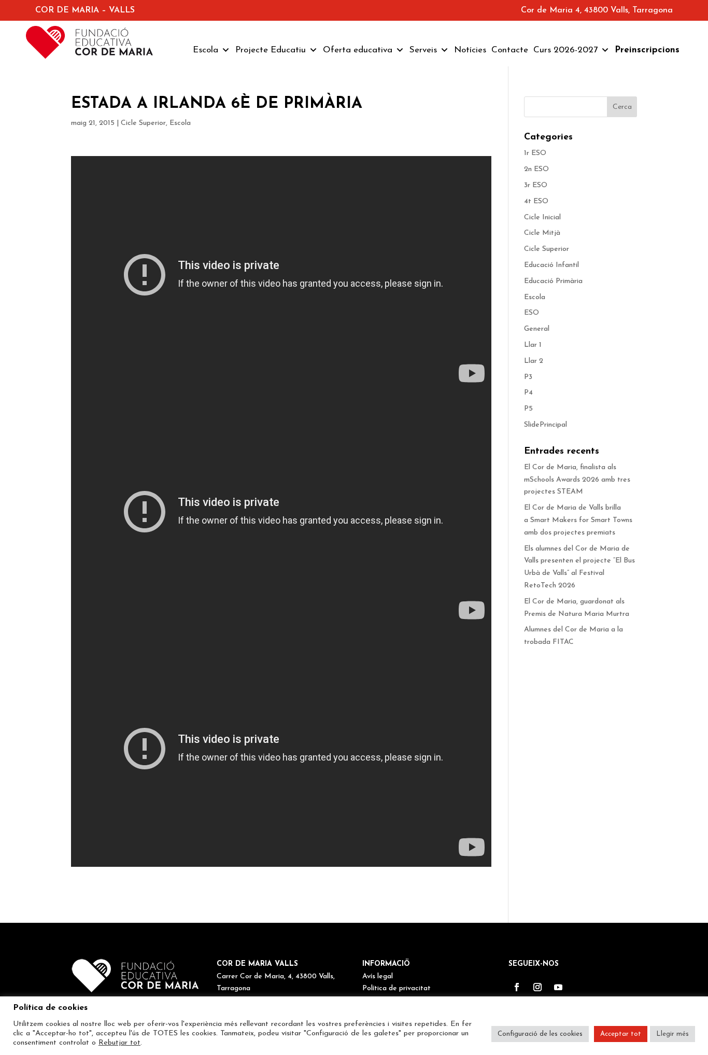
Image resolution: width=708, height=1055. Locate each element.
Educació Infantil (551, 265)
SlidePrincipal (545, 425)
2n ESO (536, 169)
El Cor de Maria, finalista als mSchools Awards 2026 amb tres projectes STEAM (577, 479)
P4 (528, 393)
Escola (205, 50)
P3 (528, 377)
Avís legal (377, 976)
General (536, 329)
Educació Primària (553, 281)
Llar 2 (533, 361)
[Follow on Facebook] (516, 987)
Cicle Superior (143, 123)
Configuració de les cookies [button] (540, 1034)
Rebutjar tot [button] (119, 1043)
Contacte (509, 50)
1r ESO (535, 153)
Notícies (470, 50)
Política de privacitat (396, 988)
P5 (528, 409)
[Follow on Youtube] (558, 987)
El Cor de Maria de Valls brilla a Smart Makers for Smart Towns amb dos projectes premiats (579, 520)
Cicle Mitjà (542, 233)
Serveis (423, 50)
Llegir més (672, 1034)
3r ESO (535, 185)
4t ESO (536, 201)
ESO (531, 313)
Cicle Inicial (542, 217)
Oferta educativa (357, 50)
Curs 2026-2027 (565, 50)
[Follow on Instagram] (537, 987)
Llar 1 (533, 345)
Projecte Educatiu (270, 50)
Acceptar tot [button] (620, 1034)
